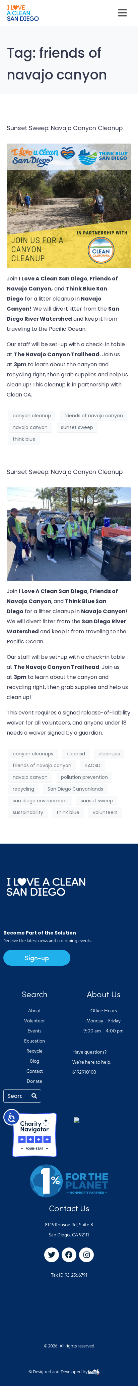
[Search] (34, 1096)
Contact (34, 1071)
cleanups (109, 753)
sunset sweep (77, 427)
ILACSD (92, 765)
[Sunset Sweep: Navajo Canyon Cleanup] (69, 206)
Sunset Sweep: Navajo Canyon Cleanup (65, 128)
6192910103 (84, 1072)
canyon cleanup (32, 415)
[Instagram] (86, 1254)
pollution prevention (84, 777)
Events (34, 1031)
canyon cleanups (33, 753)
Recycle (34, 1051)
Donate (34, 1081)
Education (34, 1041)
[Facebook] (69, 1254)
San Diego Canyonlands (75, 789)
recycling (23, 789)
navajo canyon (30, 427)
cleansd (76, 753)
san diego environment (40, 800)
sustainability (28, 812)
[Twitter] (51, 1254)
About (34, 1011)
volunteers (105, 812)
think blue (24, 439)
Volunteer (34, 1021)
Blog (34, 1061)
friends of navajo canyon (93, 415)
